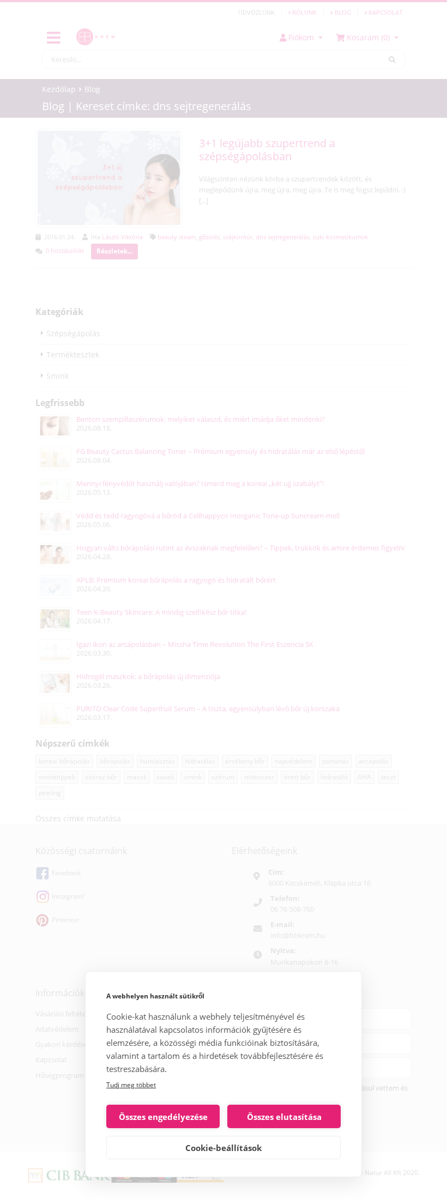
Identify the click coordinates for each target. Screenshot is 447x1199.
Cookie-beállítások (223, 1147)
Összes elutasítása (284, 1116)
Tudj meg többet (131, 1084)
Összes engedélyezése (163, 1116)
